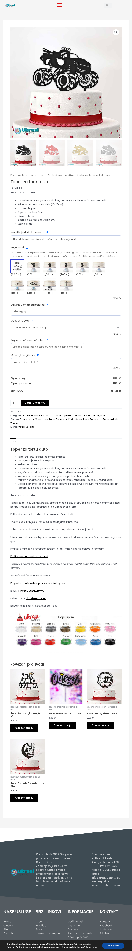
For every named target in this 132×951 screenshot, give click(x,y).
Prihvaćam (113, 945)
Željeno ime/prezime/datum (29, 340)
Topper (14, 423)
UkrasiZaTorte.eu (36, 598)
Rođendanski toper (78, 419)
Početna (15, 175)
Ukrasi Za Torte (26, 426)
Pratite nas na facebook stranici (29, 556)
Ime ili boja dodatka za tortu (29, 232)
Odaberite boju (26, 320)
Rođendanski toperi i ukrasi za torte (67, 175)
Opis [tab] (13, 441)
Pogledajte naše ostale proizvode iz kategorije (37, 583)
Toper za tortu (110, 419)
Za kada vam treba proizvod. (29, 304)
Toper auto (96, 419)
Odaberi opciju (24, 728)
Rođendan (62, 419)
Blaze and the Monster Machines (37, 419)
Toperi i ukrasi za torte (34, 175)
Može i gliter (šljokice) (25, 355)
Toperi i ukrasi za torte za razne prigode (83, 415)
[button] (59, 5)
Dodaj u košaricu (35, 402)
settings (93, 947)
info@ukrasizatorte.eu (31, 590)
